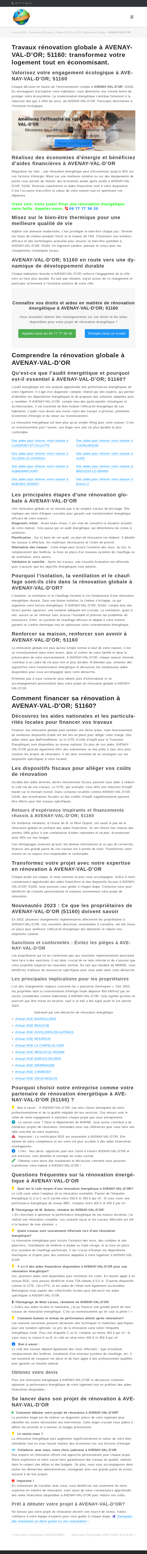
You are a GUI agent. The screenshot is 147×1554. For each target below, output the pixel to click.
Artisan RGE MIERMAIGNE (35, 1065)
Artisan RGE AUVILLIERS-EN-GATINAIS (44, 1032)
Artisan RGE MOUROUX (33, 1039)
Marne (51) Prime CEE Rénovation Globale (80, 32)
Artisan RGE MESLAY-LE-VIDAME (40, 1052)
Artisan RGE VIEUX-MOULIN (36, 1078)
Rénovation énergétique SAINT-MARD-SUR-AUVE (102, 1534)
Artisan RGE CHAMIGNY (33, 1072)
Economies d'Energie (41, 32)
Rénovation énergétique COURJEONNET (39, 1534)
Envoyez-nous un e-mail (106, 333)
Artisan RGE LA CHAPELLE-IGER (39, 1045)
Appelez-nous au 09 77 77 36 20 (47, 333)
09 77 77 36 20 (83, 208)
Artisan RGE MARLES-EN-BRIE (38, 1058)
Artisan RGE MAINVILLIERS (35, 1019)
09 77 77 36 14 (23, 3)
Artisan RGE (19, 32)
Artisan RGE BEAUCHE (32, 1025)
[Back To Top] (138, 1545)
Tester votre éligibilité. (73, 142)
